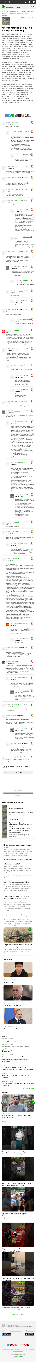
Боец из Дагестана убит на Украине (14, 1041)
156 (15, 757)
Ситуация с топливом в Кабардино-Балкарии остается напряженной (16, 916)
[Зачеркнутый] (16, 772)
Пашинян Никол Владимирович (15, 1029)
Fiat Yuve (21, 131)
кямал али (21, 266)
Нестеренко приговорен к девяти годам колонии (17, 846)
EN (5, 1)
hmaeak (16, 122)
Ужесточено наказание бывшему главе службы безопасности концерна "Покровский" (15, 1048)
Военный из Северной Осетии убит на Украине (15, 1076)
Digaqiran (16, 531)
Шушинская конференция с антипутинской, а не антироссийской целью (20, 824)
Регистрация (18, 790)
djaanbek (21, 421)
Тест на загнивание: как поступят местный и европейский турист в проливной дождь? (19, 830)
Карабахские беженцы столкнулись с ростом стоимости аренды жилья (17, 897)
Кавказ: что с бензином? (10, 11)
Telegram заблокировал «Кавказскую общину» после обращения (15, 1250)
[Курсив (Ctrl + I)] (9, 772)
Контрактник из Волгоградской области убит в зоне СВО (18, 1084)
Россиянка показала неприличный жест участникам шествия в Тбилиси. (16, 1308)
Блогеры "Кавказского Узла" (15, 13)
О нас (3, 1331)
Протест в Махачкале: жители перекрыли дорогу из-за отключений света (16, 1184)
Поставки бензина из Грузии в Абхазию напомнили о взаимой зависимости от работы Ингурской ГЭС (18, 861)
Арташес (21, 462)
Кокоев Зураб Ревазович (12, 1005)
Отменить (18, 795)
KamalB (16, 647)
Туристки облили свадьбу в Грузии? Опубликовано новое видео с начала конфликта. (15, 1215)
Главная (4, 13)
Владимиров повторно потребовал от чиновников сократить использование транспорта (15, 1059)
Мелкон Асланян (18, 189)
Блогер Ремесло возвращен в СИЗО (16, 882)
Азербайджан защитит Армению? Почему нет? (19, 835)
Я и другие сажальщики (16, 808)
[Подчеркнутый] (12, 772)
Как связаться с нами (15, 1331)
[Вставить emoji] (21, 772)
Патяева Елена (9, 982)
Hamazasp (17, 330)
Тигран (16, 661)
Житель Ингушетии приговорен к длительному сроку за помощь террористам (17, 1068)
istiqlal (16, 309)
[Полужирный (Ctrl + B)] (5, 772)
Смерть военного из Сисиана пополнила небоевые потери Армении (18, 945)
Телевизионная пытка (16, 819)
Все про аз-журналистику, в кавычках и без (21, 813)
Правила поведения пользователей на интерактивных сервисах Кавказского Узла (18, 1350)
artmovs (16, 166)
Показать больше (18, 1314)
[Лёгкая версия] (9, 2)
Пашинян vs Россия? (28, 11)
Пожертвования (30, 1331)
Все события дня (28, 1088)
